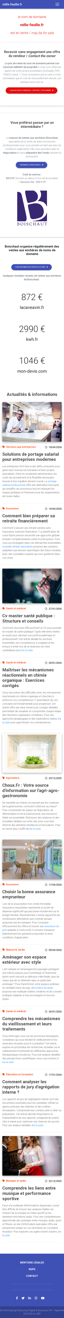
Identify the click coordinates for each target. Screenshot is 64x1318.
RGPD (32, 1269)
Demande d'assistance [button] (30, 165)
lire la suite (27, 650)
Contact (32, 1275)
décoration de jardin (42, 987)
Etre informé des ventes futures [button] (30, 267)
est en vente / (32, 33)
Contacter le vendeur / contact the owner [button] (30, 90)
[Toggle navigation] (57, 4)
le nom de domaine (32, 17)
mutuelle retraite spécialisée (17, 546)
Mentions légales (32, 1262)
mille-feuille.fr (32, 25)
